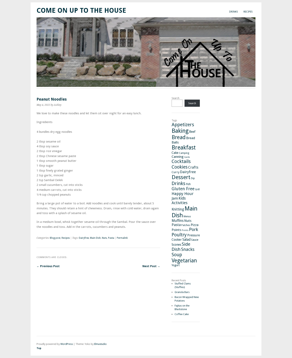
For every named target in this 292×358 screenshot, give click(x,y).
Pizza (194, 225)
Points (176, 230)
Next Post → (151, 266)
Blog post (55, 238)
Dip (193, 178)
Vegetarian (184, 260)
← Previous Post (48, 266)
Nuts (104, 238)
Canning (178, 157)
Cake (175, 153)
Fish (188, 184)
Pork (193, 229)
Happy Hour (182, 193)
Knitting (178, 209)
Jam (175, 198)
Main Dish (95, 238)
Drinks (233, 11)
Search (175, 98)
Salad (186, 240)
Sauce (194, 239)
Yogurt (176, 265)
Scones (176, 244)
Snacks (187, 249)
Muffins (178, 221)
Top (39, 348)
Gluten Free (183, 188)
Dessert (181, 177)
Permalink (122, 238)
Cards (187, 157)
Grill (197, 189)
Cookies (180, 167)
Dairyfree (84, 238)
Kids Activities (180, 200)
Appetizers (183, 124)
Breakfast (184, 147)
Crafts (193, 167)
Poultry (179, 235)
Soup (177, 254)
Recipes (248, 11)
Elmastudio (100, 343)
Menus (187, 216)
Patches (185, 225)
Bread (179, 137)
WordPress (66, 343)
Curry (175, 172)
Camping (184, 152)
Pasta (111, 238)
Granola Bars (182, 292)
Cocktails (181, 161)
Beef (192, 132)
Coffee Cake (182, 314)
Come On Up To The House (81, 10)
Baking (180, 130)
